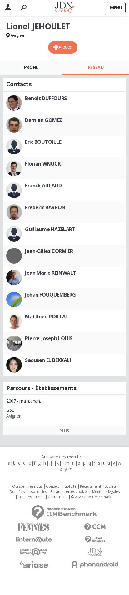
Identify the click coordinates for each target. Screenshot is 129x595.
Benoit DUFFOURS (46, 98)
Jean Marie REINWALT (50, 272)
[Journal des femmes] (33, 527)
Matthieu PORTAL (46, 316)
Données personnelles (28, 492)
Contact (52, 486)
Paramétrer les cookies (69, 492)
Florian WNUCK (43, 163)
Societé (111, 486)
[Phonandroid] (95, 564)
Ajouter (65, 47)
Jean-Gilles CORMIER (49, 251)
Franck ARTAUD (43, 185)
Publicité (69, 486)
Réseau (95, 67)
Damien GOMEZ (43, 120)
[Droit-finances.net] (95, 540)
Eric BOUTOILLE (43, 141)
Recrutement (90, 486)
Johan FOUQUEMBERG (50, 294)
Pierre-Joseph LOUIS (48, 338)
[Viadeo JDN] (95, 552)
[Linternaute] (33, 540)
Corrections (57, 497)
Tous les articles (31, 497)
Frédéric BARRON (45, 207)
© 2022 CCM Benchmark (91, 497)
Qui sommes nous (27, 486)
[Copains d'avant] (33, 552)
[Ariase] (33, 564)
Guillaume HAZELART (50, 229)
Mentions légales (106, 492)
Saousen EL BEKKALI (48, 360)
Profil (31, 67)
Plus (64, 430)
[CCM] (95, 527)
